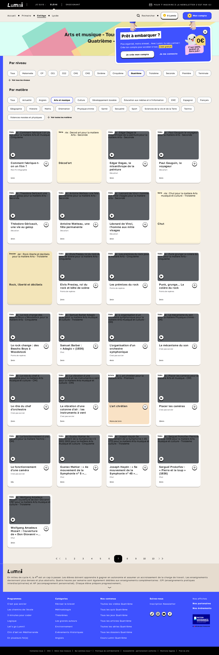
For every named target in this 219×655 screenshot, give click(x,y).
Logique (12, 621)
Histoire (33, 108)
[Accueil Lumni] (15, 5)
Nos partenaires (202, 603)
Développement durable (104, 100)
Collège (41, 15)
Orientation (64, 108)
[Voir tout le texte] (109, 587)
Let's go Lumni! (16, 626)
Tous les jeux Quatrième (114, 615)
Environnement (64, 626)
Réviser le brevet (65, 604)
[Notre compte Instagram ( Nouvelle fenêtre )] (158, 614)
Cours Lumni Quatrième (113, 638)
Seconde (170, 73)
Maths (48, 108)
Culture (81, 100)
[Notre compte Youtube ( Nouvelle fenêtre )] (164, 614)
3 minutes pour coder (19, 615)
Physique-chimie (85, 108)
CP (42, 73)
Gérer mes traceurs (63, 651)
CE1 (53, 73)
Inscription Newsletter (162, 604)
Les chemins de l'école (20, 609)
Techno (188, 108)
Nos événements (202, 608)
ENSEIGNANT (73, 5)
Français (204, 100)
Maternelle (27, 73)
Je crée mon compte (137, 54)
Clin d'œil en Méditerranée (22, 632)
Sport (134, 108)
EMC (173, 100)
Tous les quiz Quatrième (114, 609)
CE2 (64, 73)
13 (153, 558)
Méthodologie (63, 609)
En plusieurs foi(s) (17, 638)
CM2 (87, 73)
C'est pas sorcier (17, 604)
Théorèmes (61, 615)
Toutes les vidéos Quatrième (116, 604)
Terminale (203, 73)
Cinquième (118, 73)
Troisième (154, 73)
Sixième (101, 73)
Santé (104, 108)
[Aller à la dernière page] (162, 558)
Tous (12, 73)
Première (186, 73)
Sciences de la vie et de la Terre (161, 108)
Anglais (42, 100)
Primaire (26, 15)
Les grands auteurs (66, 621)
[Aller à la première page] (56, 558)
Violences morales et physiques (26, 117)
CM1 (76, 73)
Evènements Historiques (69, 632)
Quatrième (136, 73)
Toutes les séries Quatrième (116, 626)
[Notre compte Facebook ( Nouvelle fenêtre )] (170, 614)
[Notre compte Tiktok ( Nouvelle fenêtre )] (152, 614)
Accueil (11, 15)
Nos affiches (200, 598)
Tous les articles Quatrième (115, 621)
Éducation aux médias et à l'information (144, 100)
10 (144, 558)
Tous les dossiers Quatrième (116, 632)
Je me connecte (169, 53)
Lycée (55, 15)
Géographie (16, 108)
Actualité (26, 100)
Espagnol (188, 100)
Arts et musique (62, 100)
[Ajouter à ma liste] (46, 163)
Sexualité (119, 108)
